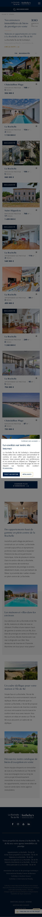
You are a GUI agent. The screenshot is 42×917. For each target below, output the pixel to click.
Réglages (27, 474)
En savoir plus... (8, 468)
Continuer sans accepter (29, 441)
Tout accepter (11, 474)
